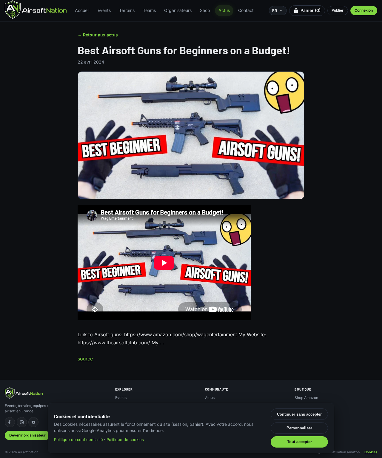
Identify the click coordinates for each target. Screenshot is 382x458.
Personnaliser (299, 428)
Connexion (364, 10)
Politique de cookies (125, 439)
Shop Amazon (306, 397)
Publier (338, 10)
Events (104, 10)
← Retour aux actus (98, 34)
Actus (224, 10)
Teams (149, 10)
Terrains (127, 10)
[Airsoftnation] (36, 9)
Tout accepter (299, 442)
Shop (205, 10)
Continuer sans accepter (299, 414)
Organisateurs (178, 10)
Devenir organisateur (27, 435)
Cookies (370, 452)
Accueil (82, 10)
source (85, 359)
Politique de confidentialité (78, 439)
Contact (246, 10)
